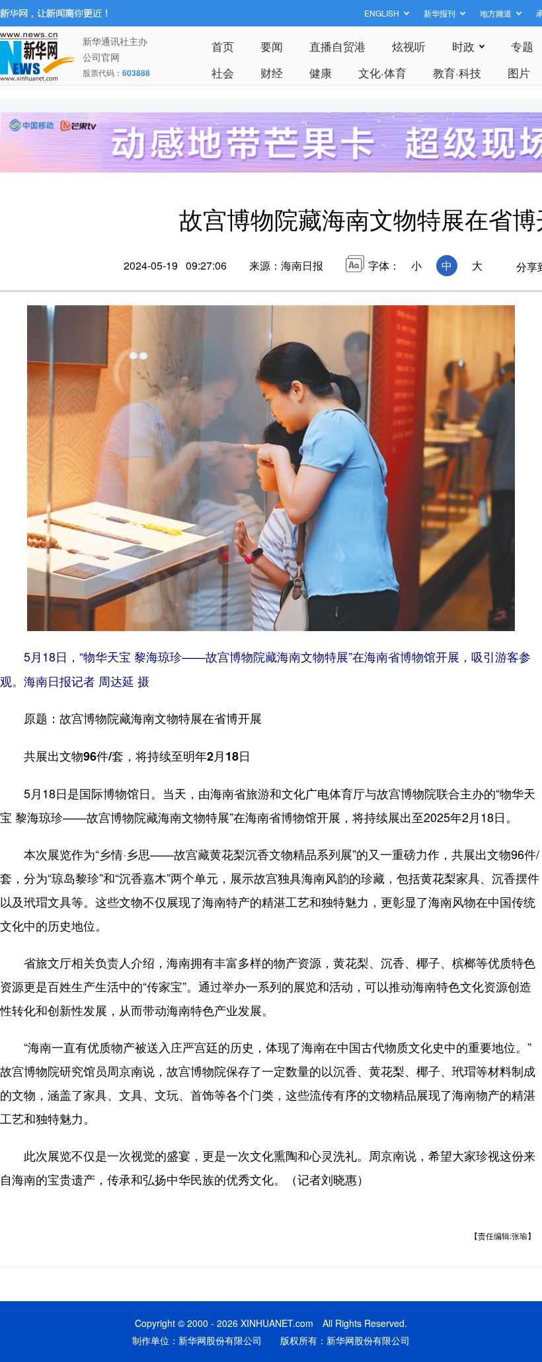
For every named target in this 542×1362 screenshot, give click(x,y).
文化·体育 (382, 72)
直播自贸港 (337, 46)
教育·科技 (457, 72)
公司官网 (101, 56)
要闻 (271, 46)
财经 (271, 72)
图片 (519, 72)
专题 (522, 46)
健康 (320, 72)
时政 (463, 46)
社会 (223, 72)
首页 (223, 46)
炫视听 (409, 46)
